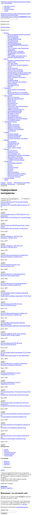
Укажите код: (4, 510)
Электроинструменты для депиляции (18, 94)
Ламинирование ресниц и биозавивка (19, 155)
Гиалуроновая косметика (15, 111)
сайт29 (3, 470)
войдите (24, 504)
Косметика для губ (13, 144)
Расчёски (10, 170)
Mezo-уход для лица (13, 97)
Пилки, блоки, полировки (15, 69)
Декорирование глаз (13, 143)
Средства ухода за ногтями (15, 71)
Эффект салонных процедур (16, 109)
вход (2, 3)
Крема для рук (12, 100)
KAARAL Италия (13, 36)
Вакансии (7, 463)
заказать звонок (5, 27)
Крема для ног (12, 101)
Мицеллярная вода (13, 115)
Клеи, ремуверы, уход (14, 153)
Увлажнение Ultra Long (14, 117)
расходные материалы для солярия (18, 138)
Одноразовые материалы (15, 163)
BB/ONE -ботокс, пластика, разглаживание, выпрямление (16, 52)
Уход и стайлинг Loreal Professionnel (18, 48)
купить (3, 212)
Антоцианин (11, 49)
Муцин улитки (12, 104)
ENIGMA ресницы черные (15, 158)
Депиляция (7, 88)
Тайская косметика (13, 108)
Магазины (7, 7)
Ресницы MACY (12, 150)
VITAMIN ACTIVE (13, 114)
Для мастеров (8, 161)
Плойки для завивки (13, 126)
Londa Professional (13, 42)
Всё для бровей (12, 141)
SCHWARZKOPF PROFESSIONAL (18, 45)
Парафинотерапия (13, 80)
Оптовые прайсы (9, 9)
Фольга (10, 164)
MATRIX (10, 46)
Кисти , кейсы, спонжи (14, 147)
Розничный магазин (10, 452)
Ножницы (10, 169)
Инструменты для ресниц (15, 156)
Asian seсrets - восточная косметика (18, 106)
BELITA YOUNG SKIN (14, 112)
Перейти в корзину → (7, 487)
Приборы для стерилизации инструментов (16, 130)
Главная (3, 182)
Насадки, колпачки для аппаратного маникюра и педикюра (18, 74)
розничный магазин (22, 507)
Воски (9, 91)
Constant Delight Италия (14, 39)
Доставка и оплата (9, 6)
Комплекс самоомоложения (16, 98)
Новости (6, 451)
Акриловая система (13, 85)
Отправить (4, 513)
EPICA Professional (13, 37)
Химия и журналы (13, 167)
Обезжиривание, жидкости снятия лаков (19, 72)
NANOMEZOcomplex (14, 120)
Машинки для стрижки (14, 127)
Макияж (6, 140)
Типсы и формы (12, 83)
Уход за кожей (8, 95)
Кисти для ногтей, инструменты (17, 82)
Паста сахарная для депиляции (16, 89)
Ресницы (6, 149)
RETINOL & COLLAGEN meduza (17, 118)
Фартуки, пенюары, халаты (15, 175)
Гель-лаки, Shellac (13, 63)
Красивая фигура (12, 103)
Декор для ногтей (13, 68)
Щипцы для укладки (14, 124)
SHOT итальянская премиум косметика (19, 34)
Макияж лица (11, 146)
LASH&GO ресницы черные (16, 160)
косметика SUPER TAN (14, 135)
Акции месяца (8, 455)
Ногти (6, 59)
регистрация (8, 3)
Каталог (9, 182)
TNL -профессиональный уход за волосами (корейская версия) (17, 56)
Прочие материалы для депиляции (18, 92)
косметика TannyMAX (14, 137)
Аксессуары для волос (14, 176)
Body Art (10, 86)
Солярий (6, 132)
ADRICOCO (11, 54)
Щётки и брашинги (13, 172)
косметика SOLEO (13, 134)
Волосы (6, 33)
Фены (9, 123)
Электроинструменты (10, 121)
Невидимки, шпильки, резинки (17, 173)
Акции (6, 10)
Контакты (7, 464)
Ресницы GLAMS (13, 152)
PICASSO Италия (13, 40)
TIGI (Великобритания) (14, 43)
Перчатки (10, 166)
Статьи (6, 449)
